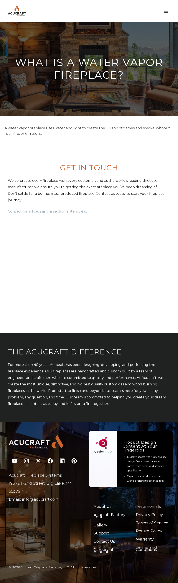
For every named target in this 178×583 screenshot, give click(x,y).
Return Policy (149, 531)
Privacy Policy (149, 514)
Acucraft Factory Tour (109, 515)
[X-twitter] (38, 460)
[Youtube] (14, 460)
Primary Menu (166, 11)
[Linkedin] (62, 460)
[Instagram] (26, 460)
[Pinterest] (74, 460)
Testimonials (148, 506)
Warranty (145, 539)
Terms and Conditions (146, 548)
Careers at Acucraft (104, 550)
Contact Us (104, 541)
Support (101, 533)
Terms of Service (152, 523)
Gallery (100, 525)
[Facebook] (50, 460)
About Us (103, 506)
